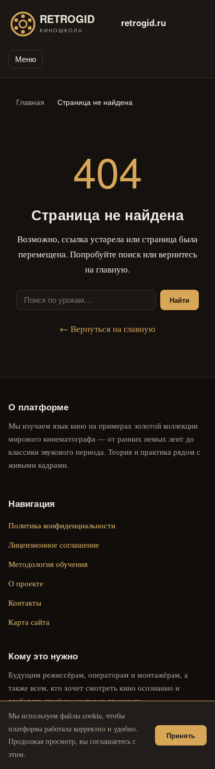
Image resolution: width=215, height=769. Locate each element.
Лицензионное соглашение (53, 544)
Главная (30, 102)
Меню (25, 59)
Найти (179, 300)
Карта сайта (29, 622)
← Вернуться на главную (107, 329)
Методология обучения (48, 564)
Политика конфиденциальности (61, 525)
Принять (180, 735)
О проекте (25, 583)
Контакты (24, 602)
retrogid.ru (143, 22)
